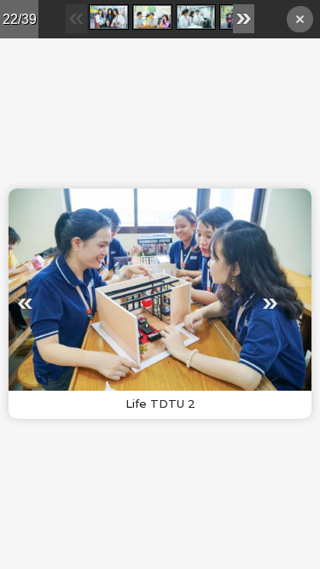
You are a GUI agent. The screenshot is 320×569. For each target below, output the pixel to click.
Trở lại (300, 22)
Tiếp (217, 303)
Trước (78, 303)
